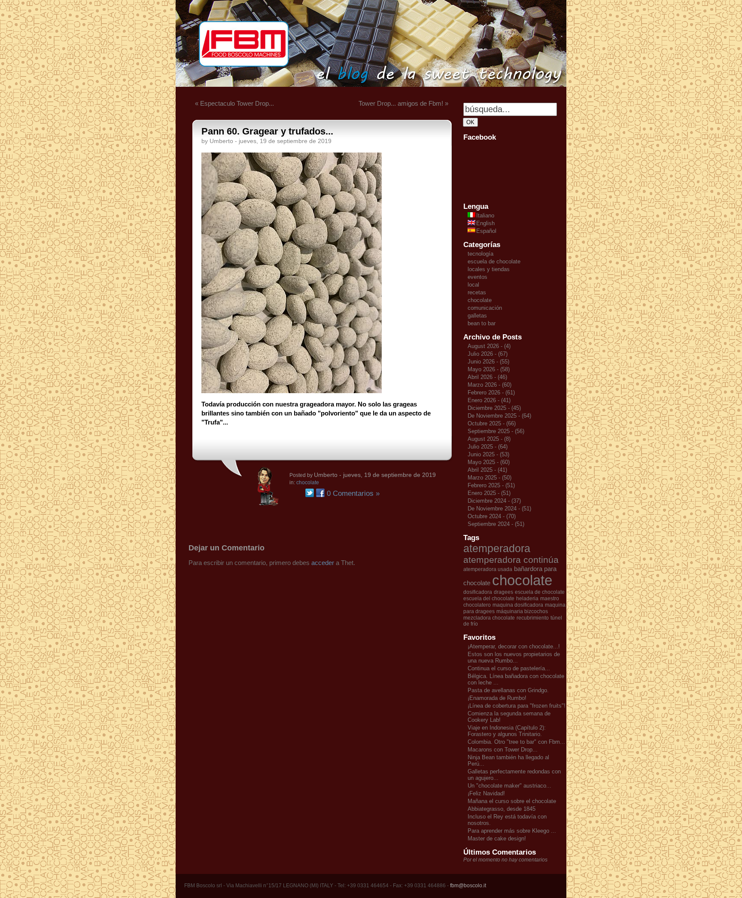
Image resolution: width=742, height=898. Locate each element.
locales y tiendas (489, 269)
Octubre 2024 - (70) (492, 516)
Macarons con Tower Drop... (503, 749)
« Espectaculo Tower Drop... (234, 103)
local (473, 284)
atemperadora (496, 548)
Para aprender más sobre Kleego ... (512, 831)
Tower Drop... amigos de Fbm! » (403, 103)
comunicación (485, 308)
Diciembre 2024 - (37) (494, 501)
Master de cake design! (497, 838)
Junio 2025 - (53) (488, 454)
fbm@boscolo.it (468, 886)
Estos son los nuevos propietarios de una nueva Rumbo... (514, 657)
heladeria (527, 599)
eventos (477, 277)
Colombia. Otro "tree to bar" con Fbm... (516, 742)
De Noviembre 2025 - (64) (499, 415)
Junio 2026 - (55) (488, 361)
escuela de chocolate (494, 261)
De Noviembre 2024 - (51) (499, 508)
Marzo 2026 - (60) (489, 385)
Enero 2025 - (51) (489, 493)
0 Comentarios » (353, 493)
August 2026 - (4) (489, 346)
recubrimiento (533, 618)
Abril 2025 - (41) (487, 470)
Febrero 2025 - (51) (491, 485)
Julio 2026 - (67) (488, 354)
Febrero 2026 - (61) (491, 392)
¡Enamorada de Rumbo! (497, 698)
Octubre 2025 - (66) (492, 423)
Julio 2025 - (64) (488, 446)
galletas (477, 315)
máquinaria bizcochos (522, 611)
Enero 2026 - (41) (489, 400)
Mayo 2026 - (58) (489, 369)
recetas (477, 292)
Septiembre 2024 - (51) (496, 524)
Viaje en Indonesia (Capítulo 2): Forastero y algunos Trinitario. (507, 730)
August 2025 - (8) (489, 439)
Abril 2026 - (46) (487, 377)
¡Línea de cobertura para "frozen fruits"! (517, 706)
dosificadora (477, 592)
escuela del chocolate (488, 599)
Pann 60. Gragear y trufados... (267, 131)
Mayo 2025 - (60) (489, 462)
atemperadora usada (487, 569)
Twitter (309, 493)
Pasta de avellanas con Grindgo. (508, 690)
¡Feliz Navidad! (486, 793)
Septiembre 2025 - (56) (496, 431)
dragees (503, 592)
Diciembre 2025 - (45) (494, 408)
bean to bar (482, 323)
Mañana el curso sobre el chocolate (512, 801)
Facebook (320, 493)
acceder (322, 562)
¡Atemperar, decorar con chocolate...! (514, 646)
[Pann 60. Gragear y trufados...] (291, 390)
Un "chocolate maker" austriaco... (509, 785)
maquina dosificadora (518, 605)
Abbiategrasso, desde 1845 (501, 809)
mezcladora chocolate (489, 618)
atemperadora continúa (511, 560)
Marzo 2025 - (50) (489, 477)
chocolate (307, 483)
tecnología (480, 253)
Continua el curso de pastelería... (509, 668)
